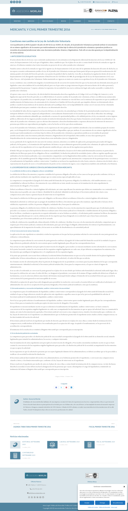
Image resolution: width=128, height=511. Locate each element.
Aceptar (87, 503)
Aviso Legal (114, 507)
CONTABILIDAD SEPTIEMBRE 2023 (28, 454)
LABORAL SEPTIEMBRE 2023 (69, 442)
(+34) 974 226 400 (85, 2)
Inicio (92, 29)
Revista (62, 376)
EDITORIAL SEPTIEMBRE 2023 (31, 443)
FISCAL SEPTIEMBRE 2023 (106, 442)
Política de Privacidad (104, 507)
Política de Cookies (93, 507)
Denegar (102, 503)
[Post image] (15, 444)
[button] (124, 487)
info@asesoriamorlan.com (102, 2)
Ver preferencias (118, 503)
